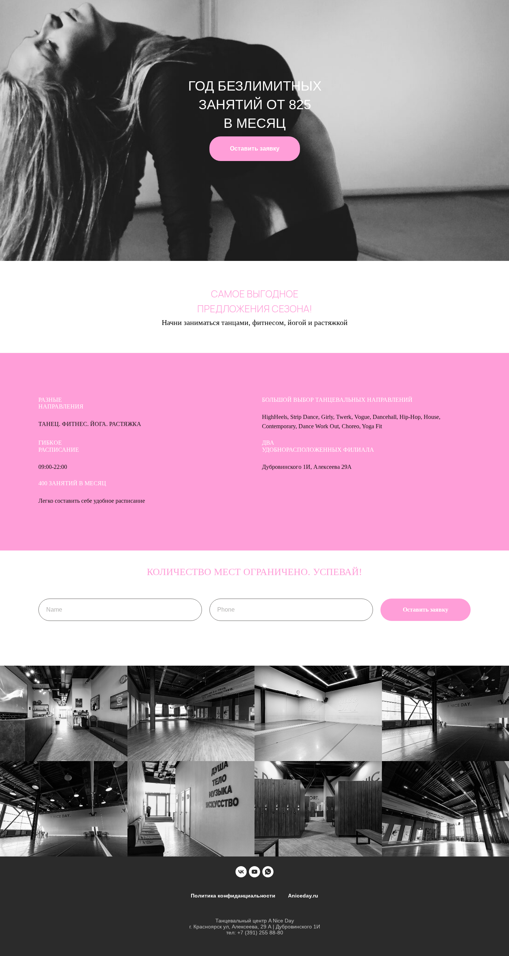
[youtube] (254, 871)
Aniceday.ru (303, 896)
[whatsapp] (268, 871)
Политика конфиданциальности (233, 896)
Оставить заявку (254, 148)
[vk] (241, 871)
